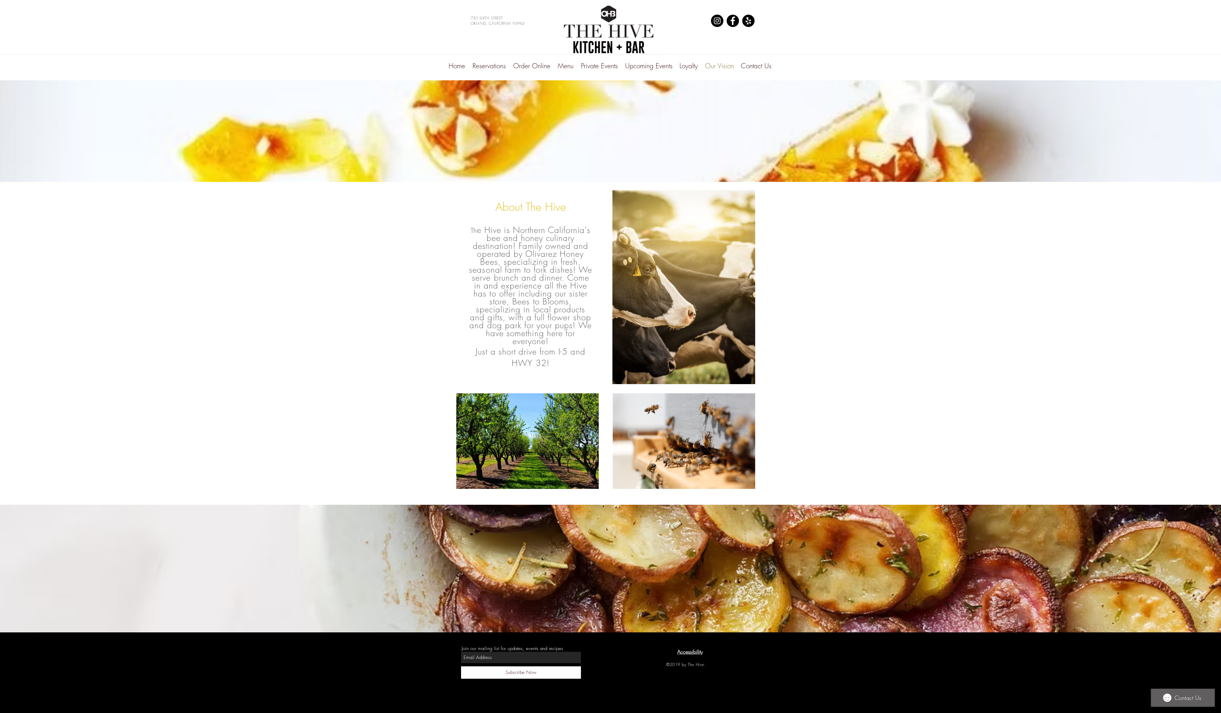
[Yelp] (748, 21)
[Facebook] (733, 21)
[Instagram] (717, 21)
